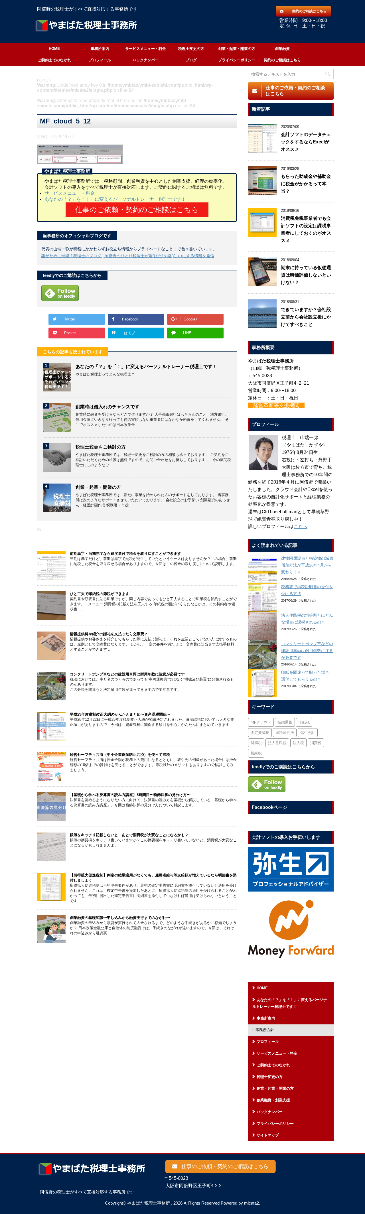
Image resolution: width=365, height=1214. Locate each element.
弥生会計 (307, 732)
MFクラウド (261, 722)
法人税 (298, 742)
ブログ (191, 60)
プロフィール (100, 60)
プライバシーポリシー (236, 60)
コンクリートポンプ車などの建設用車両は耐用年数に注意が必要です (127, 674)
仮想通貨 (284, 722)
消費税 (315, 742)
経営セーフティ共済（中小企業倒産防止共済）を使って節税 (120, 754)
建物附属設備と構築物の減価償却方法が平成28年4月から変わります (307, 565)
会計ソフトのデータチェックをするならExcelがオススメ (306, 142)
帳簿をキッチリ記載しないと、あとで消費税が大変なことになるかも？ (129, 835)
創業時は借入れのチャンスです (107, 406)
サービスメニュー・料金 (145, 48)
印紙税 (304, 722)
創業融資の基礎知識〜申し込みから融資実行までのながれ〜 (120, 917)
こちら (300, 526)
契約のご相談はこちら (282, 60)
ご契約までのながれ (54, 60)
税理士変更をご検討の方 (101, 446)
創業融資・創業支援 (273, 1100)
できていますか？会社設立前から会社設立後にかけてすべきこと (306, 317)
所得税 (256, 742)
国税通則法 (284, 732)
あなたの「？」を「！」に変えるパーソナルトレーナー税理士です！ (115, 199)
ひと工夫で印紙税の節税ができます (99, 594)
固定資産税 (260, 732)
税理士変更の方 (191, 48)
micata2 (251, 1203)
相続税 (256, 753)
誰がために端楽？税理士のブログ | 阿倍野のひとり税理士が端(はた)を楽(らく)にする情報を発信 (127, 255)
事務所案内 (100, 48)
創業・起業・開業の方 (236, 48)
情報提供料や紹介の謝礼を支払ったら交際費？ (109, 634)
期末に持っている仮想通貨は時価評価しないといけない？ (306, 275)
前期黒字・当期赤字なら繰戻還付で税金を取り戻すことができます (125, 553)
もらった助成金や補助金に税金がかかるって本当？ (306, 184)
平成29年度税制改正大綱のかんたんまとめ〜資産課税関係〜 (120, 714)
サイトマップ (268, 1135)
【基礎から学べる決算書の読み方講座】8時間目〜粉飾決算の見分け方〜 (130, 795)
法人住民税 (277, 742)
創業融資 (282, 48)
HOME (54, 48)
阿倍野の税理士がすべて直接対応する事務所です (87, 1191)
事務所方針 (265, 1030)
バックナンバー (146, 60)
